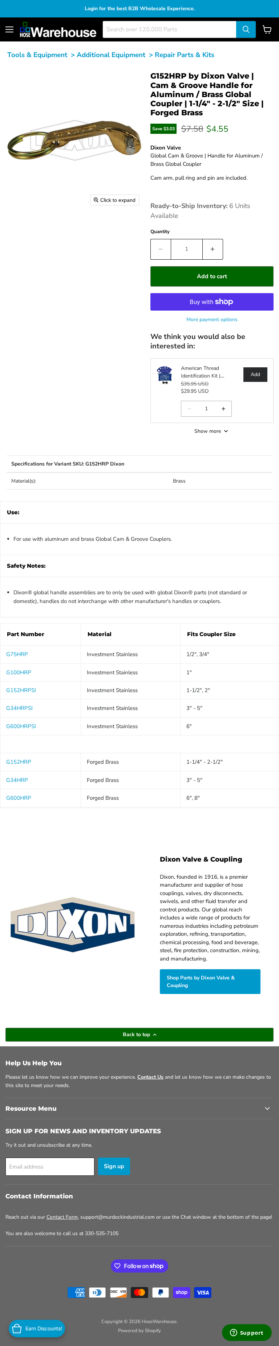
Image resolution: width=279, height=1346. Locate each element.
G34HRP (17, 780)
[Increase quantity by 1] (213, 249)
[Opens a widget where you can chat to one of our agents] (247, 1333)
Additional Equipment (111, 55)
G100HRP (18, 672)
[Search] (246, 29)
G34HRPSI (19, 708)
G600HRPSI (21, 726)
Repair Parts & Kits (184, 55)
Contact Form (62, 1217)
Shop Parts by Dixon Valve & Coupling (201, 981)
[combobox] (169, 29)
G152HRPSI (21, 690)
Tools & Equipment (37, 55)
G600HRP (18, 798)
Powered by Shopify (139, 1330)
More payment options (212, 319)
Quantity (160, 231)
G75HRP (17, 654)
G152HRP (18, 762)
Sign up (114, 1166)
